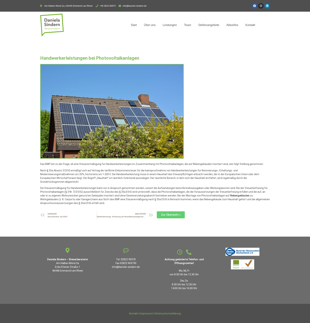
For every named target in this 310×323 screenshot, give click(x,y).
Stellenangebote (208, 25)
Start (134, 25)
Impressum (146, 313)
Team (187, 25)
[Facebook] (254, 6)
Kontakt (250, 25)
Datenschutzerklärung (168, 313)
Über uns (150, 25)
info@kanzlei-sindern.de (126, 266)
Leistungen (170, 25)
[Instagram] (261, 6)
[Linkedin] (267, 6)
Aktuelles (232, 25)
